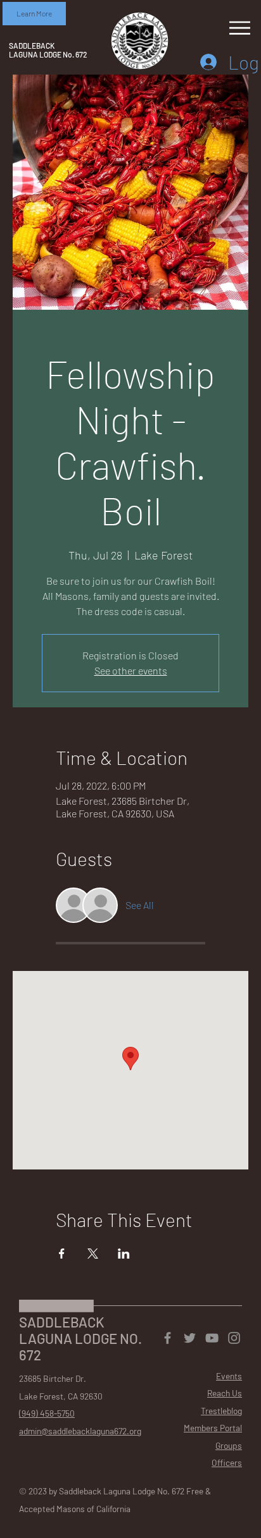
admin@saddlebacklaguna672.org (80, 1430)
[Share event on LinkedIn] (124, 1253)
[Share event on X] (93, 1253)
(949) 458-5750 (47, 1413)
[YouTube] (212, 1338)
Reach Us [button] (224, 1393)
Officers (227, 1462)
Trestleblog (221, 1410)
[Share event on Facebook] (62, 1253)
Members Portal (213, 1427)
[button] (34, 13)
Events (229, 1375)
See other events (130, 670)
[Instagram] (234, 1338)
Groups (228, 1445)
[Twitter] (190, 1338)
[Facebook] (167, 1338)
